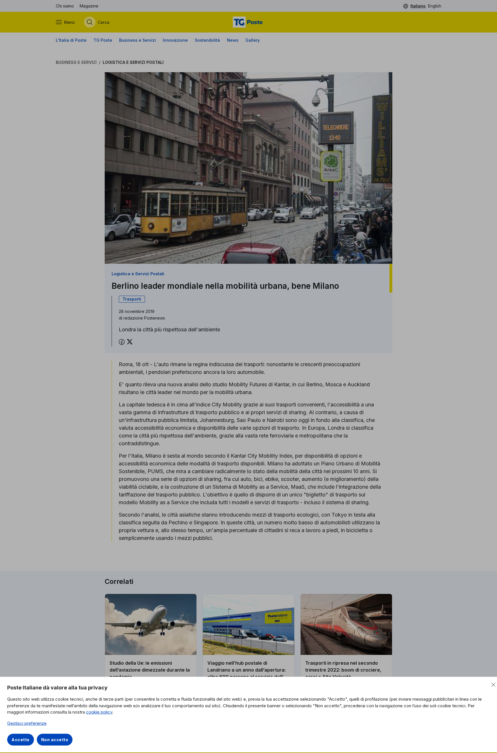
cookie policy (99, 712)
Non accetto (54, 739)
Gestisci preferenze (27, 723)
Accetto (21, 739)
